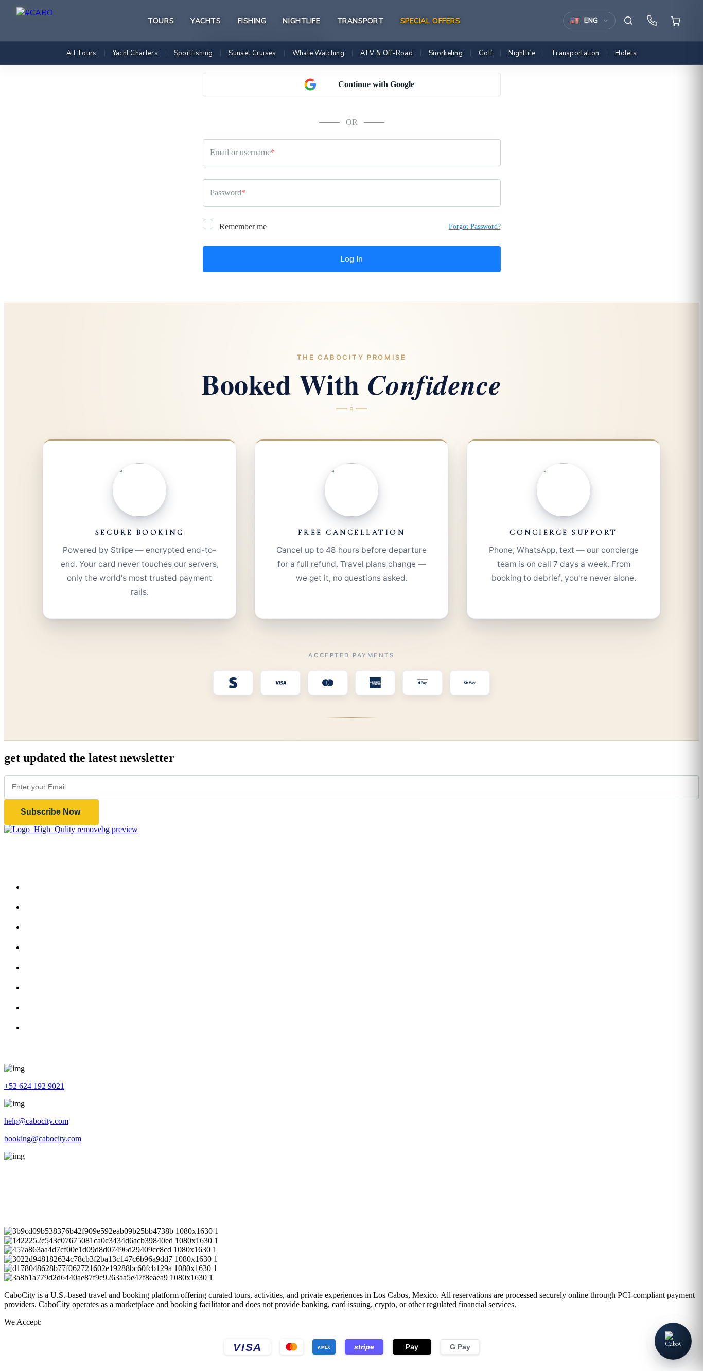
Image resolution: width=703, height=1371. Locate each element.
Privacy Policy (58, 987)
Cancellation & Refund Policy (84, 1027)
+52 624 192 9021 (34, 1085)
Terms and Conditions (71, 1007)
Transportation (575, 53)
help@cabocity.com (36, 1120)
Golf (486, 53)
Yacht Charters (135, 53)
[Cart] (676, 20)
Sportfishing (193, 53)
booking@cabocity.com (42, 1138)
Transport (360, 21)
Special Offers (430, 21)
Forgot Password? (475, 226)
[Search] (628, 20)
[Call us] (652, 20)
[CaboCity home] (34, 20)
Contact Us (53, 967)
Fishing (252, 21)
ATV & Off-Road (386, 53)
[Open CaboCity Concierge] (673, 1341)
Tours (161, 21)
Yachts (205, 21)
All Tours (81, 53)
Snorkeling (446, 53)
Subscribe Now (51, 811)
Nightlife (301, 21)
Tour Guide (54, 947)
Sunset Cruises (252, 53)
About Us (51, 907)
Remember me (242, 226)
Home (45, 887)
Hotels (626, 53)
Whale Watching (318, 53)
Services (48, 927)
